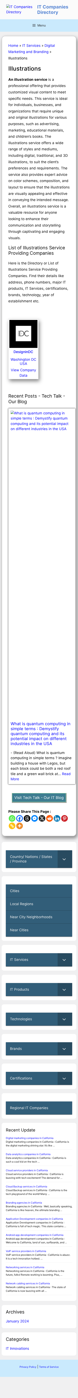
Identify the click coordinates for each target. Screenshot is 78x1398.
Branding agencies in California (24, 1202)
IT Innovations (17, 1348)
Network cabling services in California (28, 1283)
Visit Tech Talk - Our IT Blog (39, 797)
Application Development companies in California (34, 1218)
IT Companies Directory (52, 9)
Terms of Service (49, 1366)
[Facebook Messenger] (34, 818)
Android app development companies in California (34, 1234)
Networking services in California (25, 1267)
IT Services (31, 45)
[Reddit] (49, 818)
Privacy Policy (28, 1366)
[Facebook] (19, 818)
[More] (19, 826)
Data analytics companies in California (28, 1154)
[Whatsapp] (12, 818)
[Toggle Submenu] (65, 859)
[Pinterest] (64, 818)
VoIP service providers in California (26, 1251)
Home (13, 45)
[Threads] (27, 818)
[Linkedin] (57, 818)
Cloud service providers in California (27, 1170)
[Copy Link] (12, 826)
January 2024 (17, 1321)
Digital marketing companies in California (29, 1138)
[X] (42, 818)
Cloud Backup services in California (26, 1186)
